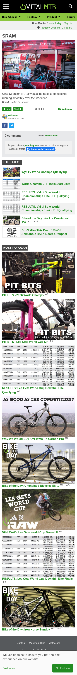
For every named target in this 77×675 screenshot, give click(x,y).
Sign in (68, 23)
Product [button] (52, 16)
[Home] (38, 6)
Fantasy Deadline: (56, 27)
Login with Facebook (42, 149)
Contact (21, 642)
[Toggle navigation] (6, 6)
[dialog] (38, 663)
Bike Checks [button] (10, 16)
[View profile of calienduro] (5, 116)
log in (33, 145)
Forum (71, 16)
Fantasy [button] (32, 16)
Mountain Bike (37, 642)
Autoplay (67, 109)
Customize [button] (9, 668)
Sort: (41, 135)
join (27, 145)
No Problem (63, 668)
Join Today (55, 23)
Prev (8, 109)
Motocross (54, 642)
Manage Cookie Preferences (38, 650)
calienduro (13, 115)
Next (16, 109)
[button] (38, 64)
